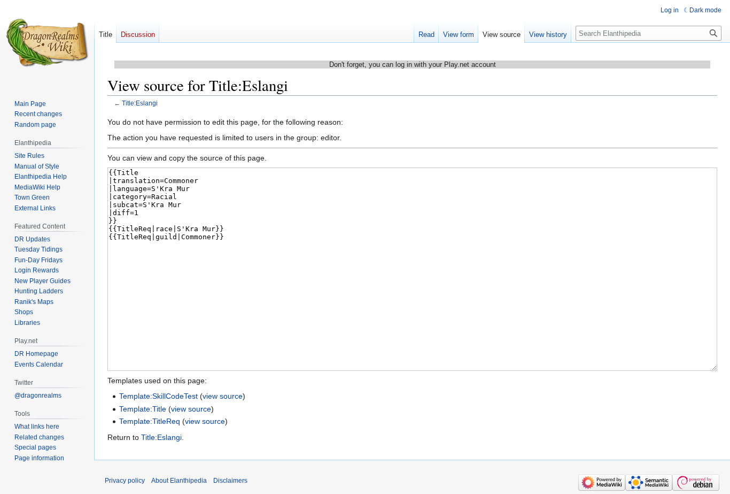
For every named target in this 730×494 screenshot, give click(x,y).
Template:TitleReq (149, 421)
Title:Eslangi (140, 103)
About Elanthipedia (179, 480)
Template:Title (142, 409)
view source (223, 396)
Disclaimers (230, 480)
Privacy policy (125, 480)
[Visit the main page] (47, 43)
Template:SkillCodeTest (158, 396)
